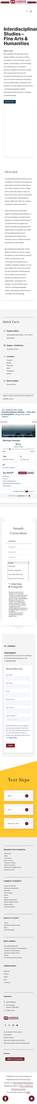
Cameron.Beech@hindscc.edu (16, 658)
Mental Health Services (11, 902)
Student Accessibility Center (12, 867)
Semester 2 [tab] (12, 547)
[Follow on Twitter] (9, 1025)
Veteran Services (9, 870)
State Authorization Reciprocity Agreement (17, 1043)
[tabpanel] (18, 572)
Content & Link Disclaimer (12, 951)
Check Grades (8, 893)
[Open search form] (27, 11)
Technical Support (9, 907)
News (6, 928)
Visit (10, 810)
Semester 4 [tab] (12, 557)
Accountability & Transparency (13, 1032)
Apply (10, 796)
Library (6, 897)
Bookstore (7, 890)
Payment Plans (8, 904)
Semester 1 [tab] (12, 541)
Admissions (7, 853)
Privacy (6, 955)
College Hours (10, 1010)
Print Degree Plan (16, 587)
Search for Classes (10, 865)
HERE (28, 1092)
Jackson (6, 974)
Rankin (6, 977)
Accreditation (8, 1035)
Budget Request (9, 1038)
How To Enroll (8, 860)
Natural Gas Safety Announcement (14, 1040)
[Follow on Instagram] (13, 1025)
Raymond (6, 971)
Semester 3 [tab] (12, 552)
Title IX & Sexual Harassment (13, 958)
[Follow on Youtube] (17, 1025)
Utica (5, 980)
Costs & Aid (7, 858)
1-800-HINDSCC (11, 1002)
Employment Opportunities (12, 925)
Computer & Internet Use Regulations (15, 948)
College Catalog (16, 584)
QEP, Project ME (9, 930)
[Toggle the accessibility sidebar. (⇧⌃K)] (5, 1099)
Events (6, 895)
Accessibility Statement (11, 946)
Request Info (9, 101)
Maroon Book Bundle (10, 900)
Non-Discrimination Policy (12, 953)
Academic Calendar (10, 886)
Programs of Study (9, 863)
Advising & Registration (11, 888)
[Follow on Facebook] (5, 1025)
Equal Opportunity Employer (23, 1083)
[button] (30, 11)
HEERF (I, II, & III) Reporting (14, 1059)
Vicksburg (7, 982)
